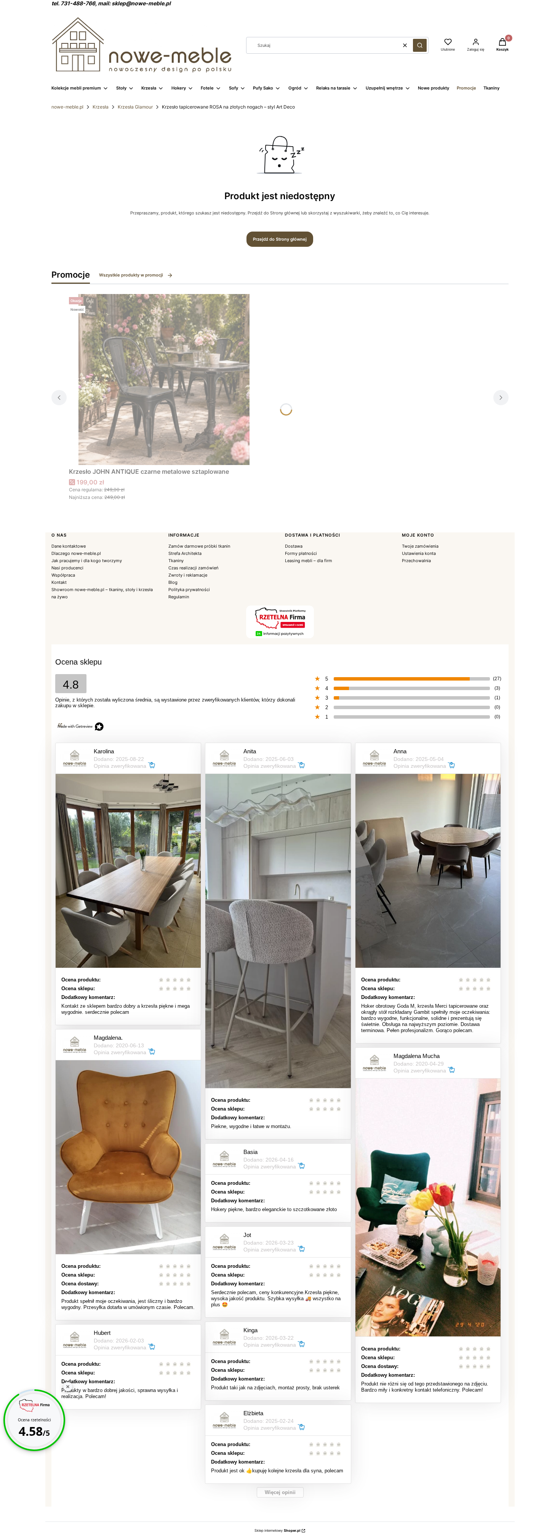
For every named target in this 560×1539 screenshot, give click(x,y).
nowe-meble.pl (67, 107)
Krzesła (101, 107)
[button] (420, 45)
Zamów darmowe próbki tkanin (199, 546)
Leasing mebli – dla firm (308, 560)
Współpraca (63, 575)
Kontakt (59, 582)
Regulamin (178, 596)
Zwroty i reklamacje (187, 575)
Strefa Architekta (185, 553)
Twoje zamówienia (420, 546)
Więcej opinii (280, 1492)
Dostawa (293, 546)
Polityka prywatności (189, 589)
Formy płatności (301, 553)
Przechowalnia (416, 560)
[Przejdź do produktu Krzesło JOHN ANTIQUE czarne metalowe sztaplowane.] (164, 379)
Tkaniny (176, 560)
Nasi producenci (67, 568)
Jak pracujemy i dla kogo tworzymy (86, 560)
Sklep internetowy (277, 1530)
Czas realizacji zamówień (193, 568)
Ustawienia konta (419, 553)
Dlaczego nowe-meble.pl (76, 553)
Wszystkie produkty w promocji (131, 275)
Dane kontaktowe (68, 546)
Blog (173, 582)
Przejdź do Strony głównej (280, 239)
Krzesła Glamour (135, 107)
